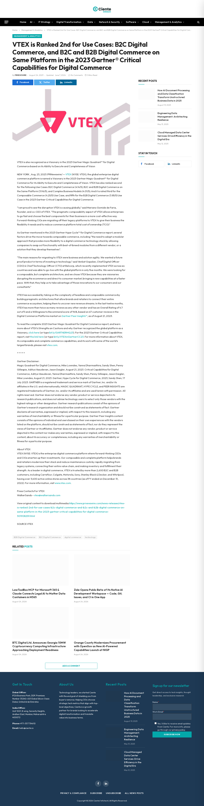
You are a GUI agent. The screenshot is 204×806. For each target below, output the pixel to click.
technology (90, 537)
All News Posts (134, 793)
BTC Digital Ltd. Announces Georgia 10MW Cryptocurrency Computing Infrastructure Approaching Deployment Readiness (39, 646)
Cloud (145, 22)
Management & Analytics (168, 22)
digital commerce (73, 537)
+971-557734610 (28, 723)
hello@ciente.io (26, 728)
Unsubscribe (113, 793)
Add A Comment (71, 666)
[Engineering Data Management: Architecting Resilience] (146, 117)
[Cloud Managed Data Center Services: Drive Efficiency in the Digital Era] (146, 136)
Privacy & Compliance (73, 793)
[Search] (198, 22)
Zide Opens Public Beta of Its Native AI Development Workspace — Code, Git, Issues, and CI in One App (98, 593)
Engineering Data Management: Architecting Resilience (172, 116)
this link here (37, 336)
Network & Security (109, 22)
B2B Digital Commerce (24, 537)
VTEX (68, 174)
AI (31, 22)
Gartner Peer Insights (74, 315)
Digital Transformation (68, 22)
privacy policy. (178, 730)
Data (90, 22)
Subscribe (96, 793)
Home (23, 22)
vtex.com (52, 345)
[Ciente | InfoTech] (102, 8)
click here (34, 332)
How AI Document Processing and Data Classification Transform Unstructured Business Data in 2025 (174, 95)
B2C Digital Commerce (50, 537)
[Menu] (6, 22)
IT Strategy (44, 22)
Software (131, 22)
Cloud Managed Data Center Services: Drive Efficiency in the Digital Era (174, 136)
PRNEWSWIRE (20, 75)
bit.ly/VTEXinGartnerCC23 (69, 336)
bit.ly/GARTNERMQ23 (61, 332)
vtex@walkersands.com (47, 495)
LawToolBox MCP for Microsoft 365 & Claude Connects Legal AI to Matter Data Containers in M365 (38, 593)
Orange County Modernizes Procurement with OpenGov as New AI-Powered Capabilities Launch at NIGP (100, 646)
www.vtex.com (63, 482)
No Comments (77, 75)
